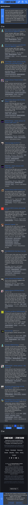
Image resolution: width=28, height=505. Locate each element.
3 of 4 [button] (14, 428)
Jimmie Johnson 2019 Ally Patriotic (14, 290)
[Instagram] (13, 458)
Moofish (7, 90)
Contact (14, 455)
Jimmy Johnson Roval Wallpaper (14, 278)
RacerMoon (7, 38)
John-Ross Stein (9, 71)
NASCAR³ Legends (10, 224)
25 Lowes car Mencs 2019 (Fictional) (15, 311)
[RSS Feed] (18, 458)
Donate (6, 452)
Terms (17, 452)
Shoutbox (11, 452)
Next (21, 425)
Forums (7, 450)
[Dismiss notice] (25, 11)
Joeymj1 (7, 199)
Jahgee (6, 236)
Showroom (20, 450)
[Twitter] (11, 458)
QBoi (6, 304)
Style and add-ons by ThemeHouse (17, 482)
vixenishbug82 (8, 112)
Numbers (12, 396)
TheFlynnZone (8, 136)
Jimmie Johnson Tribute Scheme (14, 80)
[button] (2, 2)
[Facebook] (9, 458)
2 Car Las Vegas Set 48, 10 (12, 143)
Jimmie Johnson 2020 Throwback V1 (15, 189)
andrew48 (7, 413)
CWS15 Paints (22, 220)
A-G (11, 341)
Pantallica (7, 379)
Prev (7, 425)
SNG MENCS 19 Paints (15, 41)
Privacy (21, 452)
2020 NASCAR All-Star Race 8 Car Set (15, 251)
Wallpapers (7, 286)
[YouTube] (16, 458)
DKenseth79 (8, 283)
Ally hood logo (9, 331)
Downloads (13, 450)
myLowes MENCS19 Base (12, 345)
